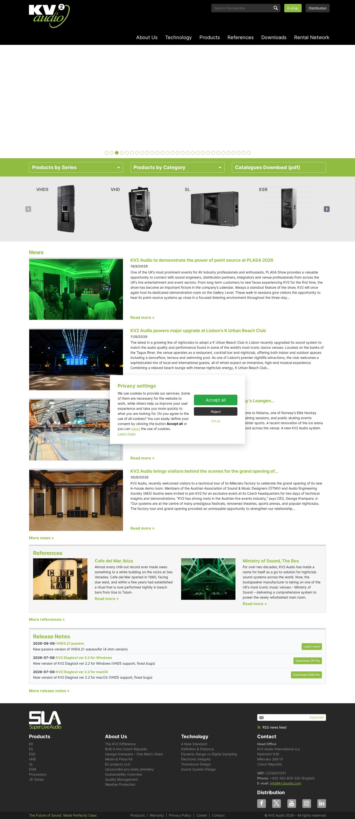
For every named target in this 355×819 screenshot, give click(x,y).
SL (31, 764)
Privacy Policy (180, 815)
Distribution (318, 8)
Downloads (273, 37)
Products (209, 37)
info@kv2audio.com (285, 783)
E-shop (292, 8)
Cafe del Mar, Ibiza (114, 560)
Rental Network (311, 37)
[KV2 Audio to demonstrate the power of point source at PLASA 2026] (76, 289)
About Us (146, 37)
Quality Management (121, 779)
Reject (216, 411)
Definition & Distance (197, 749)
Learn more (126, 434)
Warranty (157, 815)
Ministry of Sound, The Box (271, 560)
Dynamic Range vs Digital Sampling (209, 754)
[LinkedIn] (321, 803)
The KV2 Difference (120, 744)
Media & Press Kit (119, 759)
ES (31, 749)
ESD (32, 754)
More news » (41, 537)
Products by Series (54, 167)
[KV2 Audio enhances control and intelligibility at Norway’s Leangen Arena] (76, 429)
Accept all (216, 399)
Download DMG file (306, 674)
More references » (47, 619)
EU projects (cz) (117, 764)
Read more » (142, 317)
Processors (37, 774)
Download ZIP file (308, 660)
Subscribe (317, 717)
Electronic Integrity (196, 759)
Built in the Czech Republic (126, 749)
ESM (32, 769)
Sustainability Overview (123, 774)
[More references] (60, 579)
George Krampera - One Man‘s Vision (134, 754)
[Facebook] (261, 803)
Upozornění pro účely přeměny (129, 769)
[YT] (291, 803)
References (240, 37)
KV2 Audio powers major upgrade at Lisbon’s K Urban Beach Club (198, 330)
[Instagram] (306, 803)
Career (201, 815)
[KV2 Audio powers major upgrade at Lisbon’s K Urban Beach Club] (76, 359)
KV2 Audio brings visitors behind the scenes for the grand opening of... (204, 471)
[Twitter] (276, 803)
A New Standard (194, 744)
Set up (215, 421)
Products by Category (159, 167)
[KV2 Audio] (49, 16)
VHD (32, 759)
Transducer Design (196, 764)
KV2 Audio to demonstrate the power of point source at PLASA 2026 (201, 260)
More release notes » (49, 690)
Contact (266, 736)
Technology (178, 37)
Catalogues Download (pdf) (267, 167)
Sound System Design (198, 769)
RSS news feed (274, 727)
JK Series (36, 779)
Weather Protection (120, 784)
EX (31, 744)
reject (135, 429)
